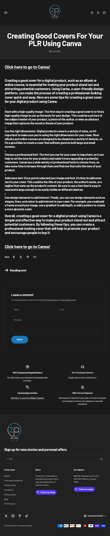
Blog (6, 499)
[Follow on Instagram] (13, 516)
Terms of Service (66, 300)
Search (7, 476)
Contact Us (8, 490)
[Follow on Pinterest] (20, 516)
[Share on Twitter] (20, 257)
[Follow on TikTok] (26, 516)
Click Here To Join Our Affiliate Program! (27, 398)
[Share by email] (34, 257)
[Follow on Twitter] (6, 516)
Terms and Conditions (13, 480)
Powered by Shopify (25, 526)
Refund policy (10, 494)
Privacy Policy (52, 300)
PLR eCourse (9, 504)
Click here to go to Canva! (27, 66)
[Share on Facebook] (13, 257)
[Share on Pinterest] (27, 257)
